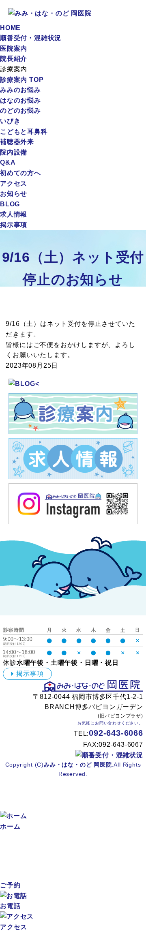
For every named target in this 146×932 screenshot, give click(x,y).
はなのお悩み (20, 100)
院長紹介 (13, 58)
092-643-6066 (116, 732)
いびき (10, 121)
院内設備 (13, 152)
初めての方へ (20, 172)
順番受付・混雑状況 (30, 37)
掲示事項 (13, 224)
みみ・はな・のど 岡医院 (78, 764)
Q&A (7, 162)
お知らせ (13, 193)
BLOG (10, 204)
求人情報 (13, 214)
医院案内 (13, 48)
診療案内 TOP (21, 79)
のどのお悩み (20, 110)
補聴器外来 (17, 141)
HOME (10, 27)
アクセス (13, 183)
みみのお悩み (20, 89)
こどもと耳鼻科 (24, 131)
